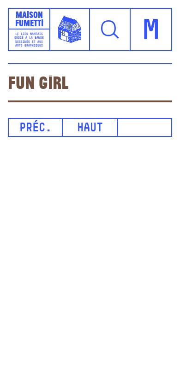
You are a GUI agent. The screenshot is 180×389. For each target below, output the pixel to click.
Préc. (35, 128)
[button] (110, 29)
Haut (90, 128)
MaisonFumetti (29, 19)
